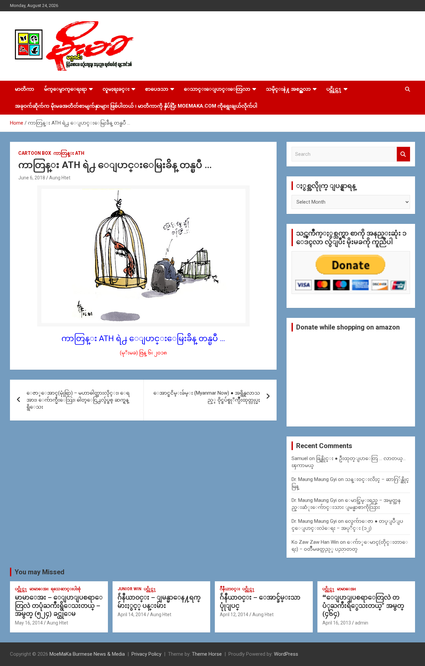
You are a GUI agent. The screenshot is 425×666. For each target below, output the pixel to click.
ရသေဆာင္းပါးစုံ (66, 589)
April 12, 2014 (234, 614)
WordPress (286, 654)
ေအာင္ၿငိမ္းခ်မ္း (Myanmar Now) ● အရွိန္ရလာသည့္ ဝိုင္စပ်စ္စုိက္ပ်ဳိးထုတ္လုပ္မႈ (206, 396)
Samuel (300, 458)
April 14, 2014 (132, 614)
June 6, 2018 (31, 177)
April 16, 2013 (336, 622)
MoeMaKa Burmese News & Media (87, 654)
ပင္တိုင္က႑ (334, 89)
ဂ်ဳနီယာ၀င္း (230, 589)
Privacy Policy (146, 654)
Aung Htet (59, 177)
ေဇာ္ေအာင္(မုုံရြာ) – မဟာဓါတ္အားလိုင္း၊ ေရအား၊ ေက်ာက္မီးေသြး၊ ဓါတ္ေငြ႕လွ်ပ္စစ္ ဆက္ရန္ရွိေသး (78, 400)
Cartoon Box (34, 153)
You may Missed (39, 572)
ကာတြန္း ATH (68, 153)
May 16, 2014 (29, 622)
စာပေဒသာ (156, 89)
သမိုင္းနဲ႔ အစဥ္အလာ (288, 89)
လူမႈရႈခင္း (116, 89)
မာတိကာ (24, 89)
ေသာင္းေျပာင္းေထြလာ (217, 89)
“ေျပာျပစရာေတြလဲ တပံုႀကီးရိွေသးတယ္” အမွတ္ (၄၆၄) (363, 606)
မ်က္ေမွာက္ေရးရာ (65, 89)
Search (403, 154)
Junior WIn (129, 589)
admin (361, 622)
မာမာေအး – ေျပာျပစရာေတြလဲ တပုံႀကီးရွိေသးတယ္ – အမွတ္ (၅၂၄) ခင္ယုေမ (59, 606)
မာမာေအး (39, 589)
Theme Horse (207, 654)
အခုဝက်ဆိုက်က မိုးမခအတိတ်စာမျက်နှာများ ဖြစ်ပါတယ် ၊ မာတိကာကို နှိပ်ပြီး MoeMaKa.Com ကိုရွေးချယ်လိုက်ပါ (136, 106)
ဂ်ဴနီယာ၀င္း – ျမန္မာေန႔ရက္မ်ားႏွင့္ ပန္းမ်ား (159, 602)
